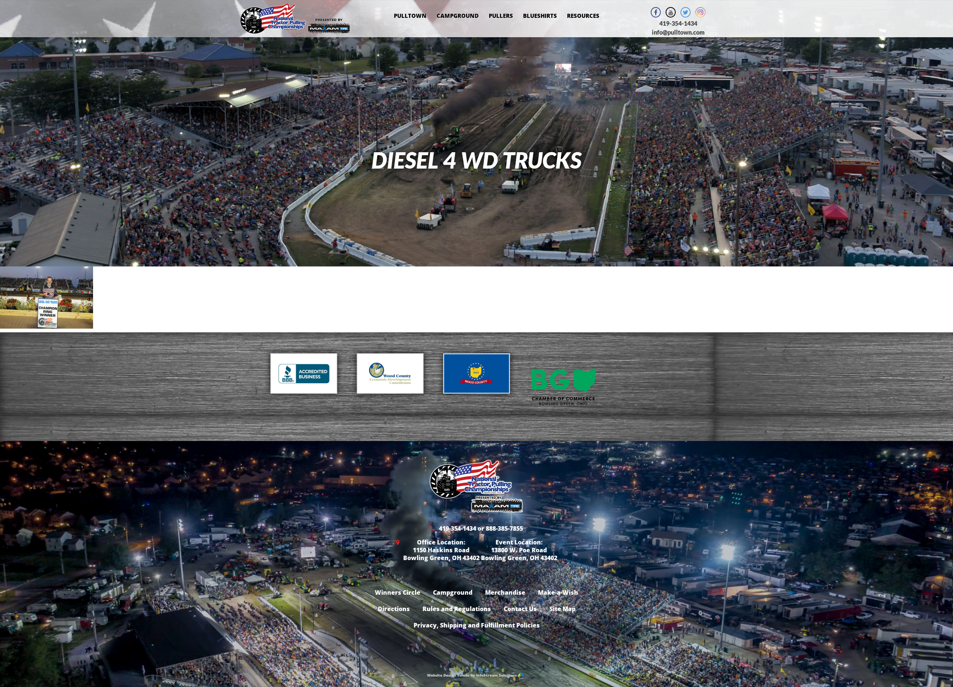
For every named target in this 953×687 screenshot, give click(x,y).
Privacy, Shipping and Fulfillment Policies (477, 625)
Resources (583, 15)
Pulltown (410, 15)
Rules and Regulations (457, 609)
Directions (394, 609)
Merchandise (505, 592)
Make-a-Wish (558, 592)
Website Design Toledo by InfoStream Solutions (472, 675)
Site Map (562, 609)
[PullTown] (295, 28)
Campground (458, 15)
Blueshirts (540, 15)
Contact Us (520, 609)
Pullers (501, 15)
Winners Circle (397, 592)
